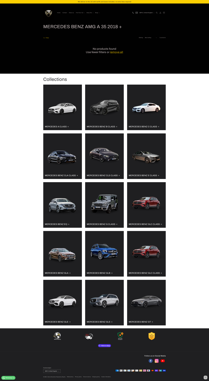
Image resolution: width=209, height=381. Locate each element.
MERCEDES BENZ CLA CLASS (60, 175)
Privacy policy (78, 376)
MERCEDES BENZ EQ (56, 224)
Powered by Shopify (60, 376)
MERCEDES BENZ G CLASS (101, 224)
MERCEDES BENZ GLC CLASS (144, 224)
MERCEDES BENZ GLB (98, 273)
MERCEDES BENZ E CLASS (143, 175)
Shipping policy (96, 376)
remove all (116, 52)
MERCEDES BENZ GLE (56, 322)
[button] (80, 12)
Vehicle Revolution (51, 376)
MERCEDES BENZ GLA (56, 273)
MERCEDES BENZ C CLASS (143, 127)
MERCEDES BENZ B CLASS (101, 127)
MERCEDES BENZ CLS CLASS (102, 175)
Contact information (106, 376)
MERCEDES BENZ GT (140, 322)
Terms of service (87, 376)
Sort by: (141, 37)
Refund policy (70, 376)
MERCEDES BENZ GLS (98, 322)
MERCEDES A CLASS (56, 127)
